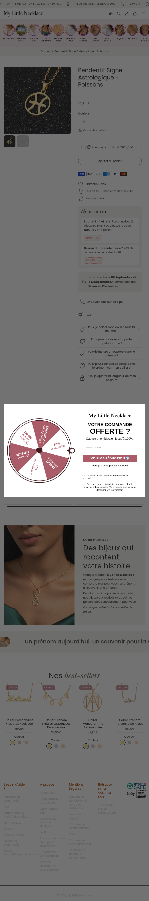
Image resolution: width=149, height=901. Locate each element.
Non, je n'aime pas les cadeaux (110, 465)
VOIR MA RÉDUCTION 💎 (110, 458)
